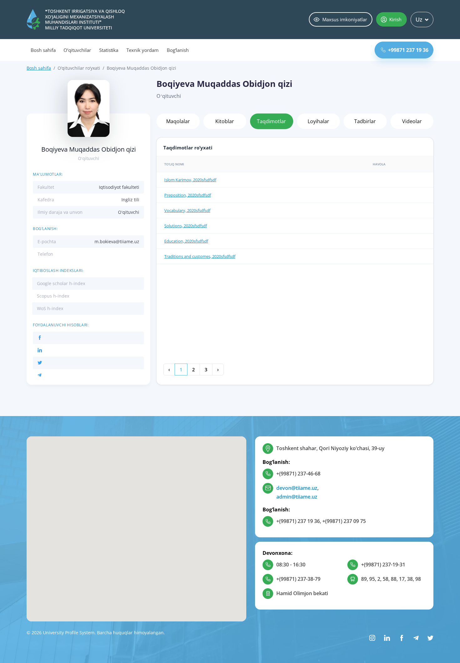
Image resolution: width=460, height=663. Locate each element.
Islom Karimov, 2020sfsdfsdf (190, 180)
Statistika (109, 50)
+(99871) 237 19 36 (298, 521)
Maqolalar (178, 121)
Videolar (412, 121)
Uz (419, 19)
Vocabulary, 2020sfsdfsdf (187, 210)
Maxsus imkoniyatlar (344, 19)
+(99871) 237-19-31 (383, 564)
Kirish (395, 19)
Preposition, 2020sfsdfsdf (187, 195)
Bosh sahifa (43, 50)
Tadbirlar (365, 121)
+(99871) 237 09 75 (344, 521)
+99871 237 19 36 (408, 50)
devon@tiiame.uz (296, 488)
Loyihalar (318, 121)
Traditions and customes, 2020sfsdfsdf (199, 256)
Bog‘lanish (178, 50)
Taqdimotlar (271, 121)
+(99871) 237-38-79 (298, 578)
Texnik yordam (142, 50)
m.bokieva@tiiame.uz (117, 241)
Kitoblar (224, 121)
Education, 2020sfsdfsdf (186, 241)
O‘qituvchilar (77, 50)
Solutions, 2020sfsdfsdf (185, 226)
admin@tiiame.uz (296, 496)
